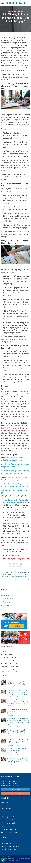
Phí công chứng (16, 793)
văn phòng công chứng (15, 860)
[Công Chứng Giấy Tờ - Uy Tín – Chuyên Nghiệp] (15, 3)
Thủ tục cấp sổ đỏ (7, 598)
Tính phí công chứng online (9, 829)
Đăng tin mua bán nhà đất (9, 832)
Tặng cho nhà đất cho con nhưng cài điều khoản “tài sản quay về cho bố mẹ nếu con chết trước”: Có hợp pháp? (18, 721)
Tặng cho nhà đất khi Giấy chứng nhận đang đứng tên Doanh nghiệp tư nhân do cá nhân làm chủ (18, 701)
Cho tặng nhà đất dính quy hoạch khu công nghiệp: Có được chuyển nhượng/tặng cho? (17, 760)
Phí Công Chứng (6, 605)
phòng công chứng (24, 859)
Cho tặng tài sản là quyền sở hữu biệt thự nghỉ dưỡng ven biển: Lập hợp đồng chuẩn (17, 750)
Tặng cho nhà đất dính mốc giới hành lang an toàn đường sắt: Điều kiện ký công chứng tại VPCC (18, 683)
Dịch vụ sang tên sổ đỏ (8, 820)
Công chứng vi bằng (8, 339)
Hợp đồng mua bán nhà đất (9, 826)
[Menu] (2, 3)
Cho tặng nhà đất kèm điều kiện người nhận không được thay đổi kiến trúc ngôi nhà (17, 731)
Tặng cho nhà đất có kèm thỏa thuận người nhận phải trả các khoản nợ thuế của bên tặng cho (17, 692)
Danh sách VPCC (6, 809)
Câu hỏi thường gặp (13, 11)
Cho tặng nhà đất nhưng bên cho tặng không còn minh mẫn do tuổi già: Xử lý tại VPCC (17, 741)
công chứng (15, 859)
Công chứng (5, 595)
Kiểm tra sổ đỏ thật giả (8, 823)
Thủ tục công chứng (7, 602)
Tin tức (21, 11)
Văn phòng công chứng (8, 817)
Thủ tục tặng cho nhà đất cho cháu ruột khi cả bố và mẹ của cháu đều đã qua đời (18, 711)
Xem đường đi (16, 789)
